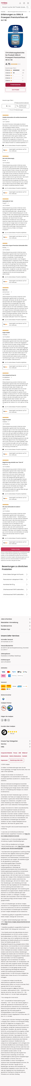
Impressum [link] (4, 760)
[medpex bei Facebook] (2, 720)
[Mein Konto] (20, 3)
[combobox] (15, 7)
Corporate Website (6, 753)
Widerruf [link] (24, 753)
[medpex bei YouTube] (8, 720)
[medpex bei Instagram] (5, 720)
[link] (4, 708)
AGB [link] (20, 753)
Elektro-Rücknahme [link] (15, 756)
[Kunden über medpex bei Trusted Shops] (9, 732)
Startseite (3, 11)
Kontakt (24, 756)
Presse (15, 753)
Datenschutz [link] (4, 756)
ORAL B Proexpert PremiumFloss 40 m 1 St (17, 11)
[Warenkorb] (24, 3)
